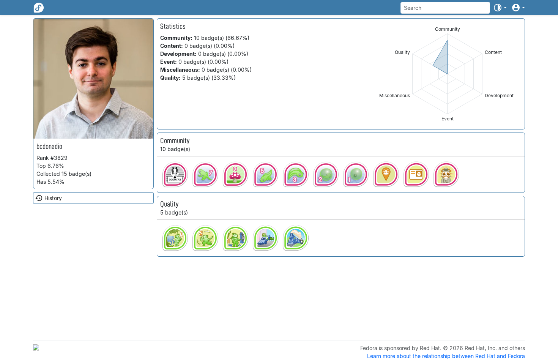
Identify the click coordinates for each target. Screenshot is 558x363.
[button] (500, 7)
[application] (447, 74)
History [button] (53, 198)
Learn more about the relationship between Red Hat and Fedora (446, 356)
